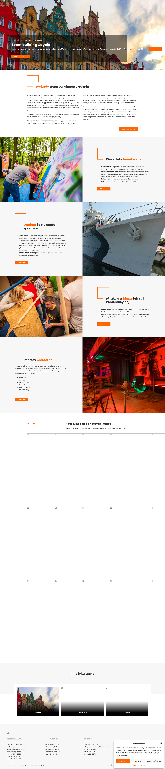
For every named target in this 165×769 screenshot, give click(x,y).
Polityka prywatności (139, 765)
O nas (102, 49)
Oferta (63, 49)
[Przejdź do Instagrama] (139, 49)
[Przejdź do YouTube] (142, 49)
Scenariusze (89, 49)
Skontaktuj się (128, 129)
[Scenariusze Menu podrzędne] (97, 49)
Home (55, 49)
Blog (109, 49)
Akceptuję (122, 761)
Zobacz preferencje (154, 761)
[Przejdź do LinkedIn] (145, 49)
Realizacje (77, 49)
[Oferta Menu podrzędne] (69, 49)
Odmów (138, 761)
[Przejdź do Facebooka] (136, 49)
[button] (161, 743)
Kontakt (117, 49)
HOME (109, 765)
